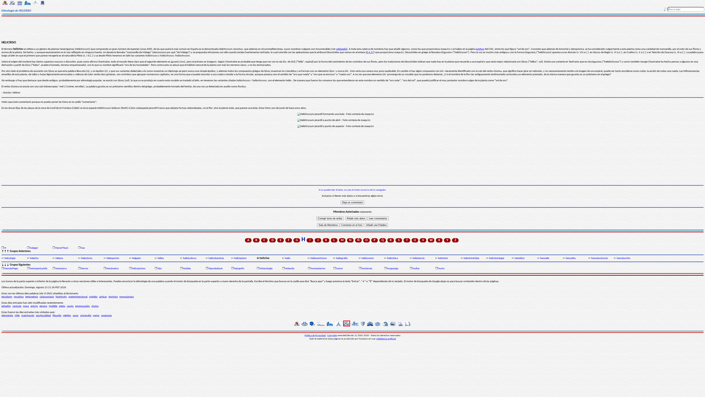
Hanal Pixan (61, 248)
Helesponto (112, 258)
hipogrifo (239, 268)
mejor (96, 315)
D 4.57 (370, 52)
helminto (443, 258)
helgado (136, 258)
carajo (70, 306)
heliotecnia (418, 258)
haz (83, 248)
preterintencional (77, 297)
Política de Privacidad (315, 335)
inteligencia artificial (386, 339)
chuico (95, 306)
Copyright (332, 335)
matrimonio (27, 315)
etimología (7, 315)
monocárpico (126, 297)
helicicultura (189, 258)
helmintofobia (471, 258)
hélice (161, 258)
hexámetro (112, 268)
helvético (520, 258)
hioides (187, 268)
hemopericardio (38, 268)
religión (67, 315)
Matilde (53, 306)
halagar (34, 248)
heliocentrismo (318, 258)
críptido (93, 297)
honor (339, 268)
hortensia (367, 268)
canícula (16, 306)
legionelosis (31, 297)
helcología (9, 258)
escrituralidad (43, 315)
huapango (392, 268)
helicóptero (240, 258)
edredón (6, 306)
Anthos (480, 49)
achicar (103, 297)
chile (17, 315)
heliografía (342, 258)
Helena (59, 258)
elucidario (6, 297)
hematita (571, 258)
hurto (441, 268)
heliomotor (367, 258)
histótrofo (61, 297)
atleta (62, 306)
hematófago (11, 268)
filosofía (57, 315)
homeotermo (318, 268)
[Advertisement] (352, 28)
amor (76, 315)
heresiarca (61, 268)
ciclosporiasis (47, 297)
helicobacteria (216, 258)
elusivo (43, 306)
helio (287, 258)
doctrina (113, 297)
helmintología (496, 258)
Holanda (289, 268)
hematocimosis (599, 258)
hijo (160, 268)
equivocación (82, 306)
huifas (416, 268)
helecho (34, 258)
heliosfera (392, 258)
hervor (84, 268)
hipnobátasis (216, 268)
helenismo (86, 258)
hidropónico (138, 268)
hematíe (544, 258)
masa (26, 306)
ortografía (85, 315)
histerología (266, 268)
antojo (34, 306)
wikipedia (341, 49)
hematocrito (623, 258)
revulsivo (19, 297)
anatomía (106, 315)
